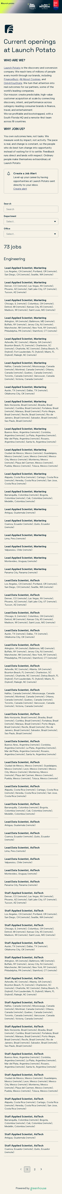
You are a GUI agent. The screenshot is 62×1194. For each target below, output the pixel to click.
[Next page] (41, 1169)
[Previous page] (20, 1169)
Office (7, 228)
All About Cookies (30, 79)
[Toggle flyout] (55, 221)
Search (7, 204)
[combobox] (6, 221)
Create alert (20, 188)
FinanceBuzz (11, 79)
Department (10, 216)
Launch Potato (12, 67)
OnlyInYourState (13, 83)
